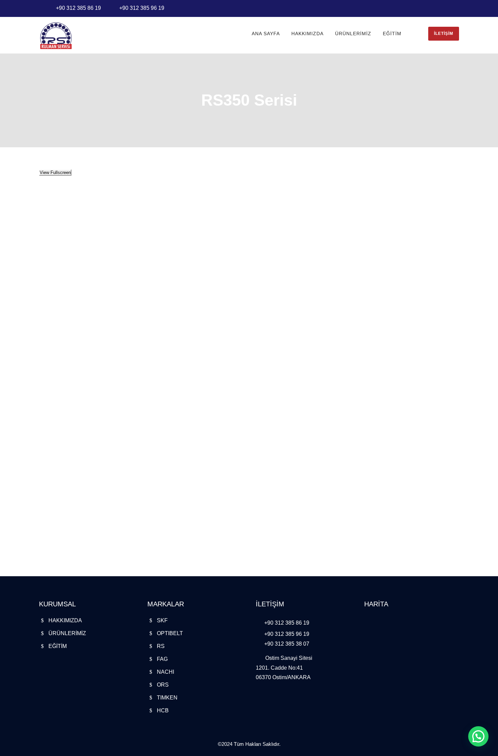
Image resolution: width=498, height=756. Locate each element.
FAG (162, 659)
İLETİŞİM (443, 33)
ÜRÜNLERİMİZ (353, 33)
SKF (162, 620)
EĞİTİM (392, 33)
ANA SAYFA (266, 33)
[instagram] (457, 7)
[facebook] (447, 7)
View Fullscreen (55, 172)
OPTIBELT (170, 633)
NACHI (165, 672)
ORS (163, 685)
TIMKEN (167, 697)
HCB (163, 710)
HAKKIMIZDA (307, 33)
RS (161, 646)
